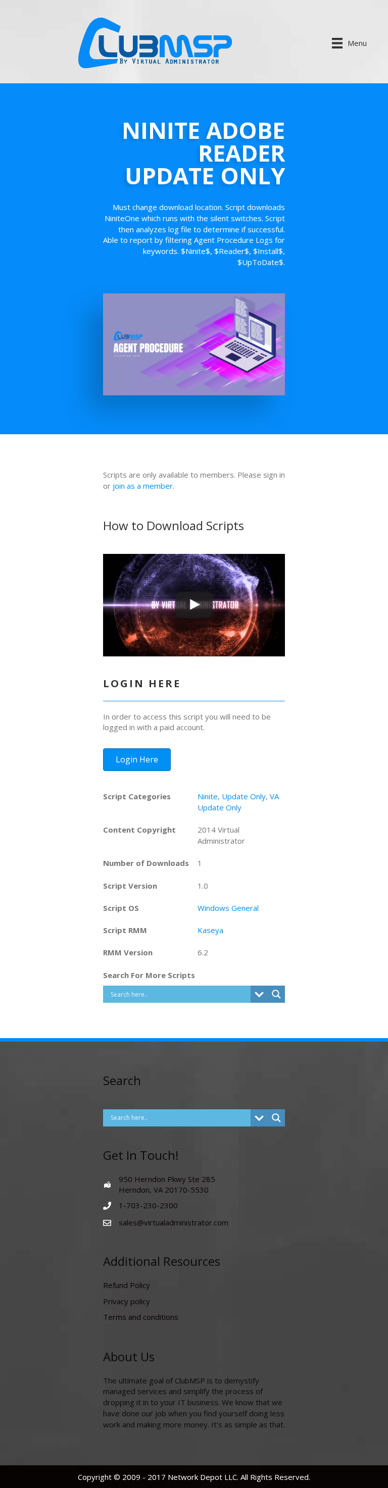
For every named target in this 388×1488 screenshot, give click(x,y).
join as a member (143, 486)
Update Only (244, 796)
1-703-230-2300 (148, 1205)
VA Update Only (238, 801)
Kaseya (210, 930)
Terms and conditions (140, 1317)
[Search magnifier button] (276, 994)
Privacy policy (126, 1301)
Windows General (228, 908)
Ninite (208, 796)
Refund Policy (126, 1285)
